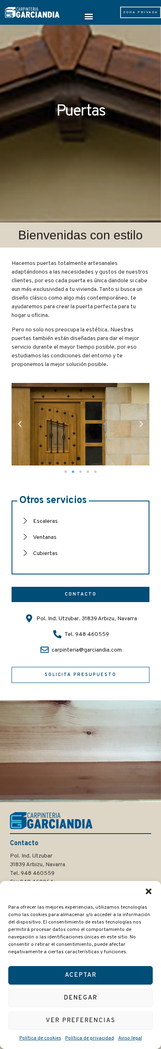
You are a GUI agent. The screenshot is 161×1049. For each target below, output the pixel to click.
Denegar (80, 998)
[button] (148, 891)
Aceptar (81, 975)
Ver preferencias (81, 1021)
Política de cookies (40, 1038)
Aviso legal (130, 1038)
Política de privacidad (89, 1038)
